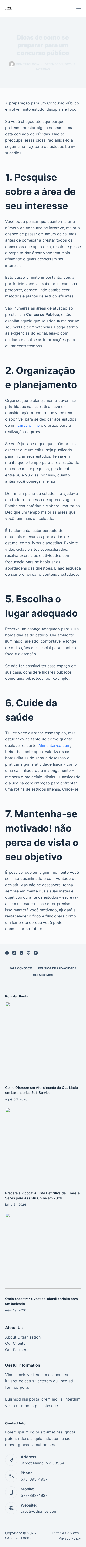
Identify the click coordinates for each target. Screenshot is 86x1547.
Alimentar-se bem (54, 745)
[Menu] (78, 8)
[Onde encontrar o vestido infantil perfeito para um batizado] (43, 1251)
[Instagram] (21, 953)
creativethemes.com (39, 1511)
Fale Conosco (21, 968)
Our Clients (15, 1343)
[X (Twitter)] (14, 953)
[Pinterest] (28, 953)
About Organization (23, 1337)
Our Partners (16, 1349)
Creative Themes (19, 1538)
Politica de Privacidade (57, 968)
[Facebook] (7, 953)
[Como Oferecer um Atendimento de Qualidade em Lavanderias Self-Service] (43, 1039)
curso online (29, 425)
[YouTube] (36, 953)
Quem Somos (43, 975)
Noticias (43, 69)
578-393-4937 (34, 1479)
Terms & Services (65, 1533)
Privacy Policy (70, 1538)
